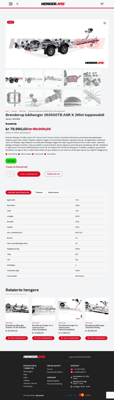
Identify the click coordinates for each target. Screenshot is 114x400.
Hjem (7, 111)
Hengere (14, 111)
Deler (25, 375)
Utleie (25, 377)
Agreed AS (40, 395)
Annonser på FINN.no (55, 372)
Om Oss (50, 369)
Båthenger (22, 111)
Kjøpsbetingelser (53, 381)
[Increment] (13, 174)
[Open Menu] (10, 4)
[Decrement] (7, 174)
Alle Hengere (28, 372)
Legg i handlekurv (28, 174)
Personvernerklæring (54, 384)
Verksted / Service (30, 383)
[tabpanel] (55, 238)
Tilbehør (26, 380)
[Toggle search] (17, 4)
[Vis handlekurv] (102, 4)
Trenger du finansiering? (17, 167)
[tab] (18, 192)
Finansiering (27, 386)
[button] (104, 23)
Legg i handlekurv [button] (18, 338)
